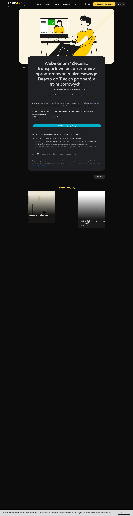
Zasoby (48, 4)
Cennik (57, 4)
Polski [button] (88, 4)
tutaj (110, 512)
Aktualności (99, 177)
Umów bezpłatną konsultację (104, 4)
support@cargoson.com (38, 165)
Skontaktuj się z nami (70, 4)
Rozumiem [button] (124, 512)
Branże (39, 4)
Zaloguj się (120, 4)
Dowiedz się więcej (75, 512)
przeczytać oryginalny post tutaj (79, 161)
